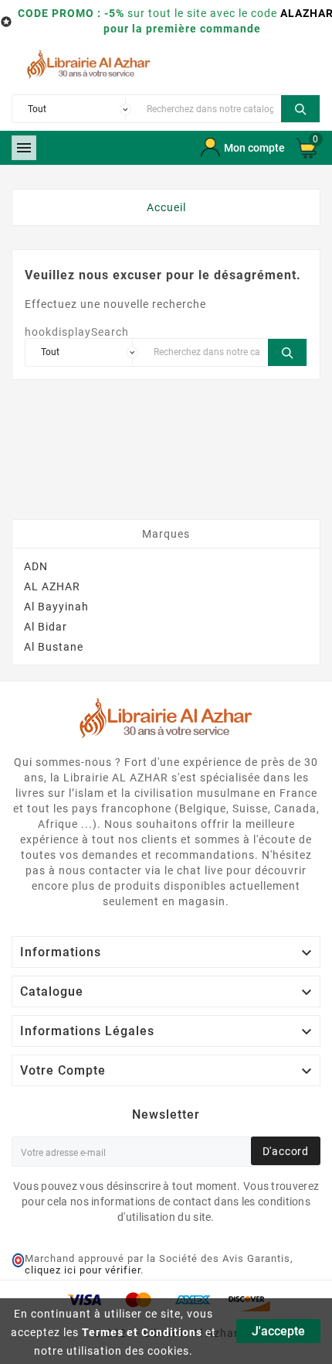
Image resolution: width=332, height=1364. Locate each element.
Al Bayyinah (56, 606)
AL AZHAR (52, 586)
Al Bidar (45, 626)
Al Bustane (53, 647)
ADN (36, 566)
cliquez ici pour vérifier (83, 1270)
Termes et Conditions (142, 1332)
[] (300, 106)
